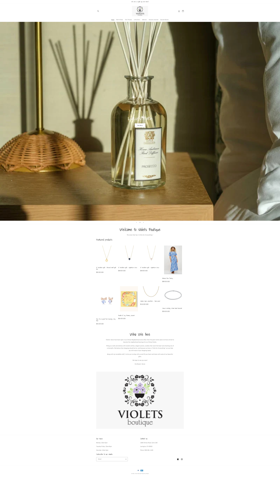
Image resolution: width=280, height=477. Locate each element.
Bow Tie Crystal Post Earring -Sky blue (106, 319)
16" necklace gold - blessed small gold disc (106, 268)
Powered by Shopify (145, 473)
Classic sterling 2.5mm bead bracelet (172, 308)
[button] (98, 11)
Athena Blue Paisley (167, 278)
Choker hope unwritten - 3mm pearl (150, 301)
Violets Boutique (138, 473)
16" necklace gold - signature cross (127, 267)
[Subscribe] (126, 459)
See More (140, 125)
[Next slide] (143, 222)
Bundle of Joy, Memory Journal (126, 315)
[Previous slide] (136, 222)
